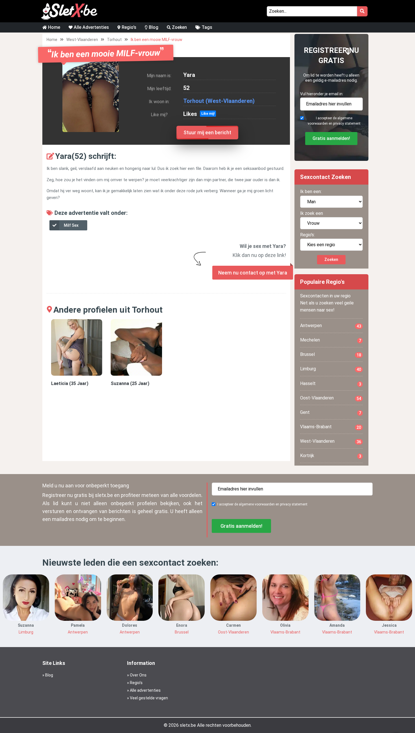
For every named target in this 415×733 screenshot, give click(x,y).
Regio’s (128, 27)
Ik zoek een (311, 213)
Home (53, 27)
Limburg (330, 369)
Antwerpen (330, 325)
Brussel (330, 354)
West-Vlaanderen (82, 39)
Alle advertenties (145, 690)
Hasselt (330, 383)
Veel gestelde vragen (149, 698)
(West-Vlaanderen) (230, 101)
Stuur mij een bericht (207, 132)
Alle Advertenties (91, 27)
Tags (206, 27)
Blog (153, 27)
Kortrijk (330, 456)
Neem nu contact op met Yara (252, 273)
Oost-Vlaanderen (330, 398)
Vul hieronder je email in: (321, 94)
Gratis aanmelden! (331, 138)
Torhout (114, 39)
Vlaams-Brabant (330, 427)
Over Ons (138, 675)
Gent (330, 412)
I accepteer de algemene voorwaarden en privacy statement (334, 121)
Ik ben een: (311, 191)
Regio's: (307, 234)
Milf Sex (71, 225)
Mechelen (330, 340)
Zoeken (179, 27)
